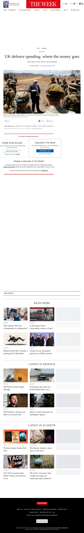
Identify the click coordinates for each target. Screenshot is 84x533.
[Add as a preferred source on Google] (42, 521)
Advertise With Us (45, 512)
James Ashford (35, 65)
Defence (44, 48)
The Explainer (12, 10)
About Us (20, 509)
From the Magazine (55, 10)
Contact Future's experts (32, 509)
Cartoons (45, 10)
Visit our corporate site (62, 527)
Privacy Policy (62, 509)
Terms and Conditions (49, 509)
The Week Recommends (25, 10)
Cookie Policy (33, 512)
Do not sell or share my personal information (42, 515)
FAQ (53, 512)
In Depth (42, 51)
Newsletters (37, 10)
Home (38, 48)
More (65, 10)
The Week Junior (75, 10)
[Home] (5, 10)
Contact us (44, 170)
